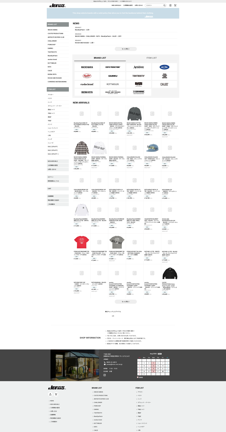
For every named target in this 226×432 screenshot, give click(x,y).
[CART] (175, 5)
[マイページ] (50, 394)
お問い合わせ (139, 5)
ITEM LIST (151, 58)
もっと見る (125, 49)
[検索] (164, 5)
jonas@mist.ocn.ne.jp (114, 364)
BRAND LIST (100, 58)
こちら (118, 333)
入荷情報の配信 (128, 5)
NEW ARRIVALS (116, 5)
